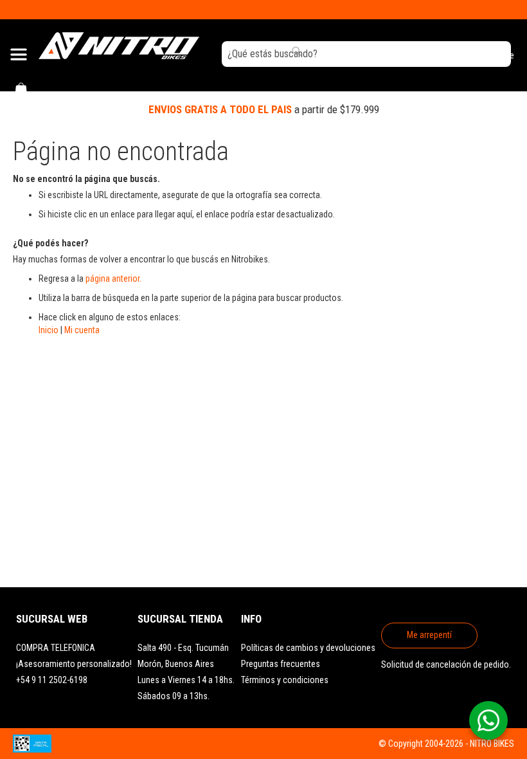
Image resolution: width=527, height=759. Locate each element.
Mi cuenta (82, 330)
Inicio (48, 330)
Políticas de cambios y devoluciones (308, 648)
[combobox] (366, 54)
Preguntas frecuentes (280, 664)
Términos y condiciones (284, 680)
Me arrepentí (429, 635)
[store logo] (119, 45)
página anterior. (113, 278)
